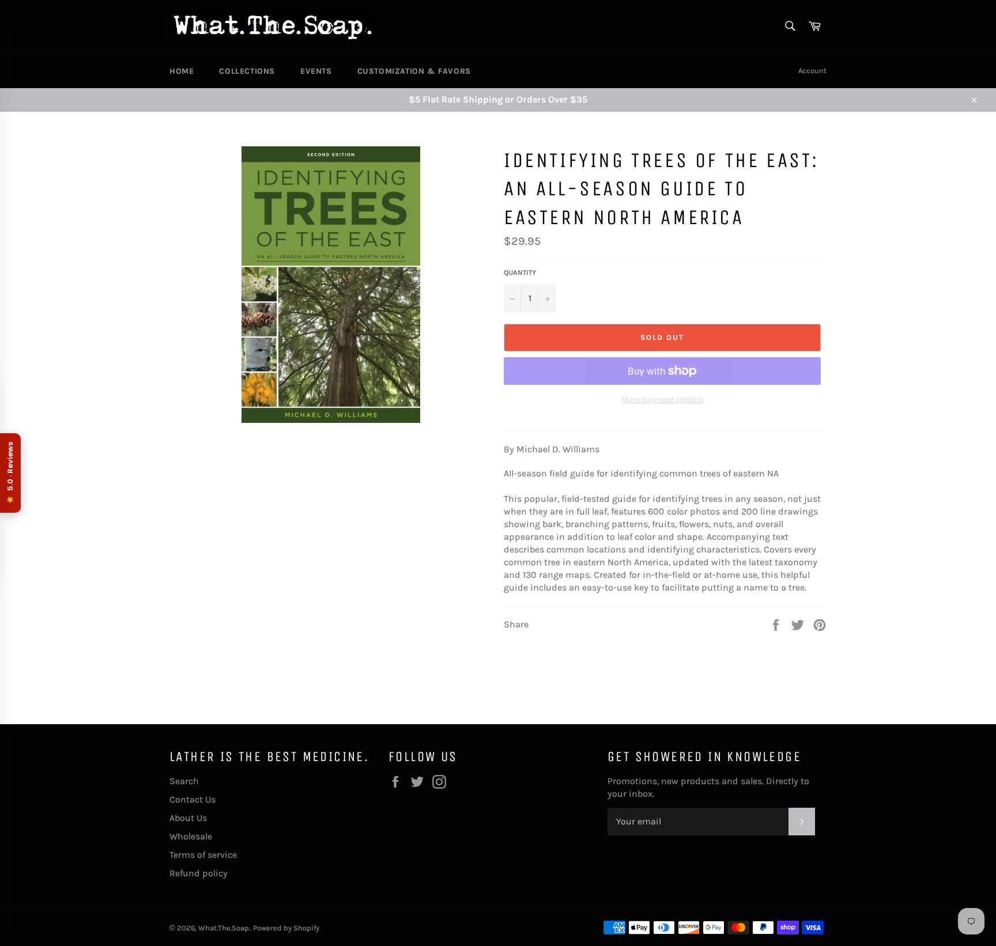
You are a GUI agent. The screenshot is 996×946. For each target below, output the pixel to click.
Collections (247, 71)
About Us (188, 817)
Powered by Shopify (286, 928)
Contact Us (192, 799)
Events (316, 71)
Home (181, 71)
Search (184, 780)
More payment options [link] (662, 399)
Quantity (520, 272)
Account (812, 70)
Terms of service (203, 854)
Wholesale (190, 836)
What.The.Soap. (224, 928)
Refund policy (198, 873)
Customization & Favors (414, 71)
